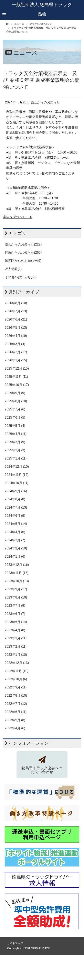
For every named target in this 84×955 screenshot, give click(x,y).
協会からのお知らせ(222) (23, 244)
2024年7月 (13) (16, 507)
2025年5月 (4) (15, 425)
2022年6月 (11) (16, 712)
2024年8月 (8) (15, 499)
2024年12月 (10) (17, 466)
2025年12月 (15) (17, 368)
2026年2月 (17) (16, 352)
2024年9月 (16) (16, 491)
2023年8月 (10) (16, 597)
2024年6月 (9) (15, 515)
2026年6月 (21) (16, 319)
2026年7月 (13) (16, 311)
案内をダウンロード (17, 217)
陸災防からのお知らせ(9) (23, 260)
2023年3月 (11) (16, 638)
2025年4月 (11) (16, 434)
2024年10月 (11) (16, 483)
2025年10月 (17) (17, 385)
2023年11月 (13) (16, 573)
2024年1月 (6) (15, 556)
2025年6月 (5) (15, 417)
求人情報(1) (13, 269)
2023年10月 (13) (17, 581)
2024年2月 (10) (16, 548)
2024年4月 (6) (15, 532)
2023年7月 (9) (15, 605)
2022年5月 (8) (15, 720)
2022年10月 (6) (16, 679)
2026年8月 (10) (16, 303)
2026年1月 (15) (16, 360)
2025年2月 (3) (15, 450)
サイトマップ (15, 943)
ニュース (19, 23)
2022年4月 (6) (15, 728)
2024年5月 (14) (16, 524)
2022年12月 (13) (17, 663)
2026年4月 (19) (16, 335)
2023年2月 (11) (16, 646)
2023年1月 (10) (16, 654)
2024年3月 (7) (15, 540)
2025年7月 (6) (15, 409)
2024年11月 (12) (16, 474)
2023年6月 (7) (15, 613)
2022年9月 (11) (16, 687)
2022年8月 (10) (16, 695)
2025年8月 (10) (16, 401)
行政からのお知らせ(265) (23, 252)
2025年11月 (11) (16, 376)
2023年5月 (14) (16, 622)
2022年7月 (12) (16, 703)
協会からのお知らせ (41, 23)
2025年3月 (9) (15, 442)
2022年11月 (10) (16, 671)
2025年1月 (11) (16, 458)
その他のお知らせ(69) (20, 277)
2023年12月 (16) (17, 564)
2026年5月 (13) (16, 327)
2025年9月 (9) (15, 393)
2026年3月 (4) (15, 344)
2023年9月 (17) (16, 589)
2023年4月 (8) (15, 630)
